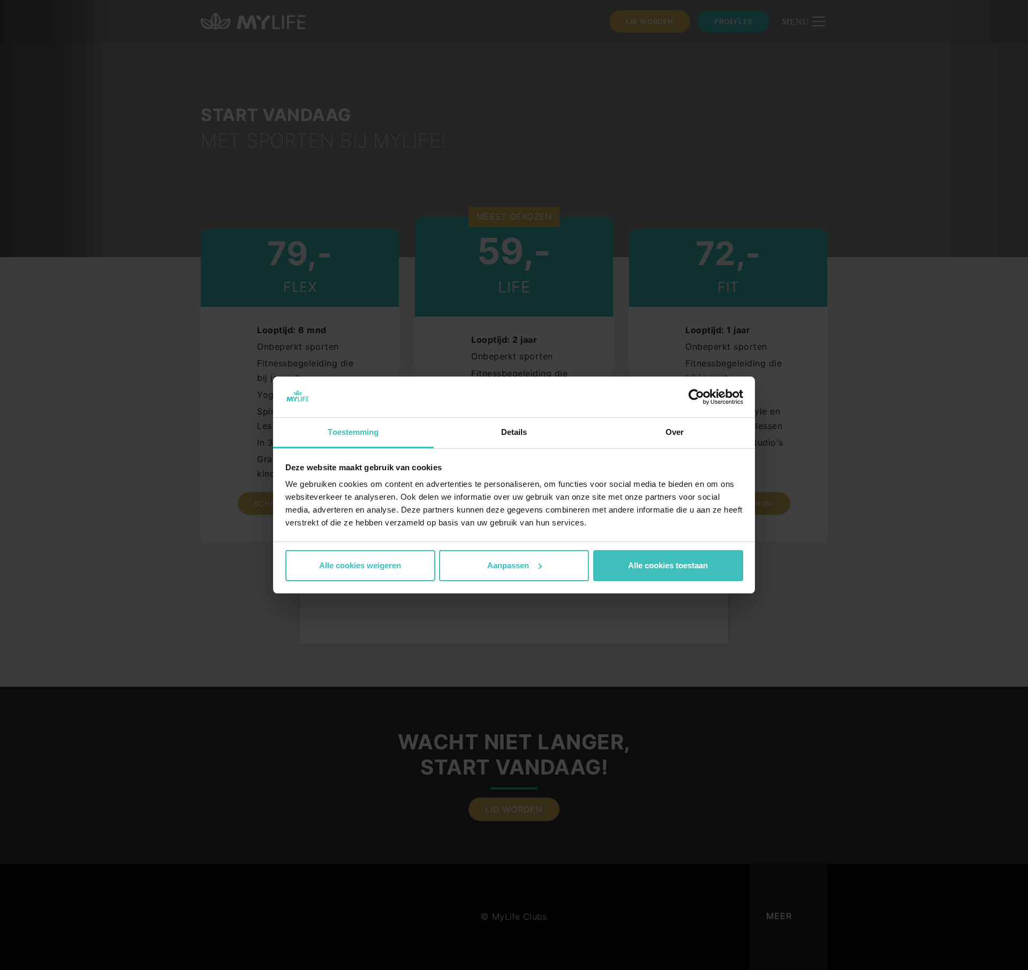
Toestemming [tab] (353, 432)
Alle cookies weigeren (360, 565)
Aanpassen (508, 565)
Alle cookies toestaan (668, 565)
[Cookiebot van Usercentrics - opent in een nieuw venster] (696, 397)
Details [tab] (514, 432)
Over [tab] (675, 432)
